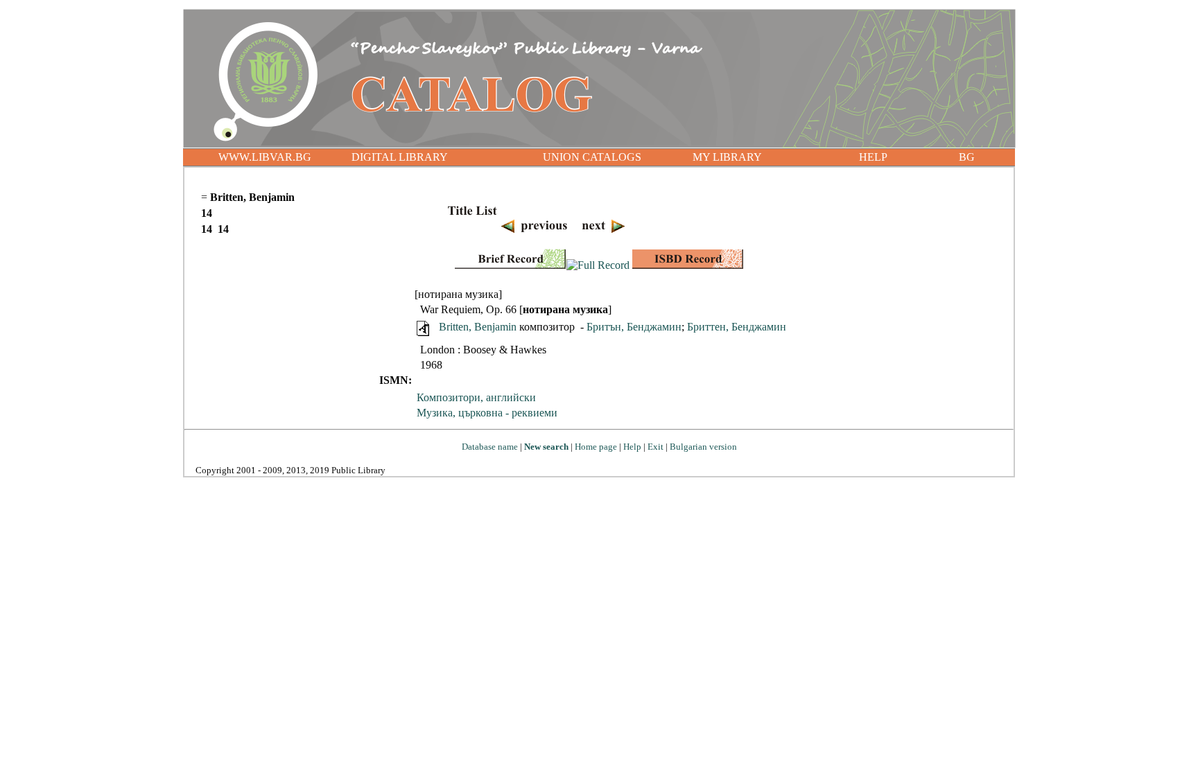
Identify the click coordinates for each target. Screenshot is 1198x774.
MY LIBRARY (727, 157)
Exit (655, 446)
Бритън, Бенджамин (634, 327)
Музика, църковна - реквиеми (487, 413)
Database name (490, 446)
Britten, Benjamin (477, 327)
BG (967, 157)
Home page (596, 446)
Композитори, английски (476, 397)
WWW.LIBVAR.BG (264, 157)
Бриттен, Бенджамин (736, 327)
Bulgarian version (703, 446)
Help (632, 446)
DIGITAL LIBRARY (399, 157)
